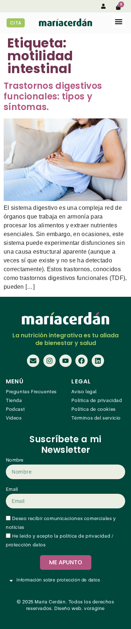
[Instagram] (49, 361)
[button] (118, 21)
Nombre (15, 460)
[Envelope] (33, 361)
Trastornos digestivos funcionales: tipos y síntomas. (53, 96)
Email (12, 489)
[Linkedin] (98, 361)
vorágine (94, 608)
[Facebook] (81, 361)
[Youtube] (65, 361)
